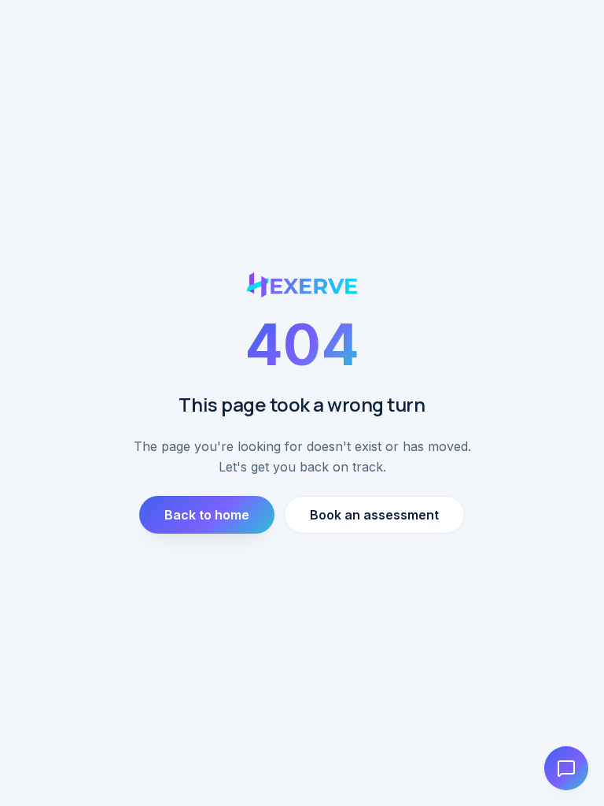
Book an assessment (374, 515)
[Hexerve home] (302, 285)
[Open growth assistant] (566, 768)
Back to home (206, 515)
